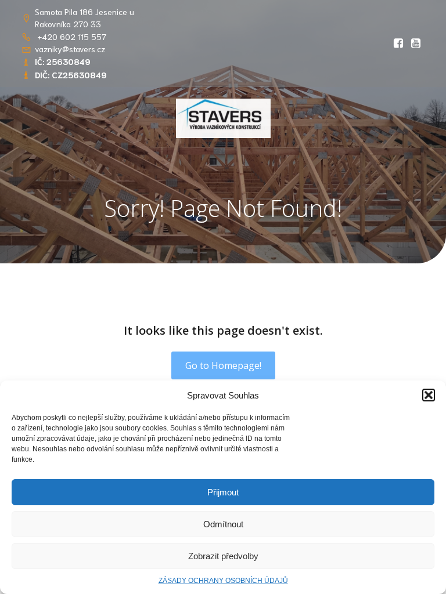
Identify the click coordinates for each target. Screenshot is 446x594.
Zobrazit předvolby (223, 556)
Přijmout (223, 492)
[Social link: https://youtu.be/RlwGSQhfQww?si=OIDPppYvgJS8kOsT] (416, 43)
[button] (428, 395)
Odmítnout (223, 524)
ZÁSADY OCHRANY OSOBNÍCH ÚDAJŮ (223, 581)
